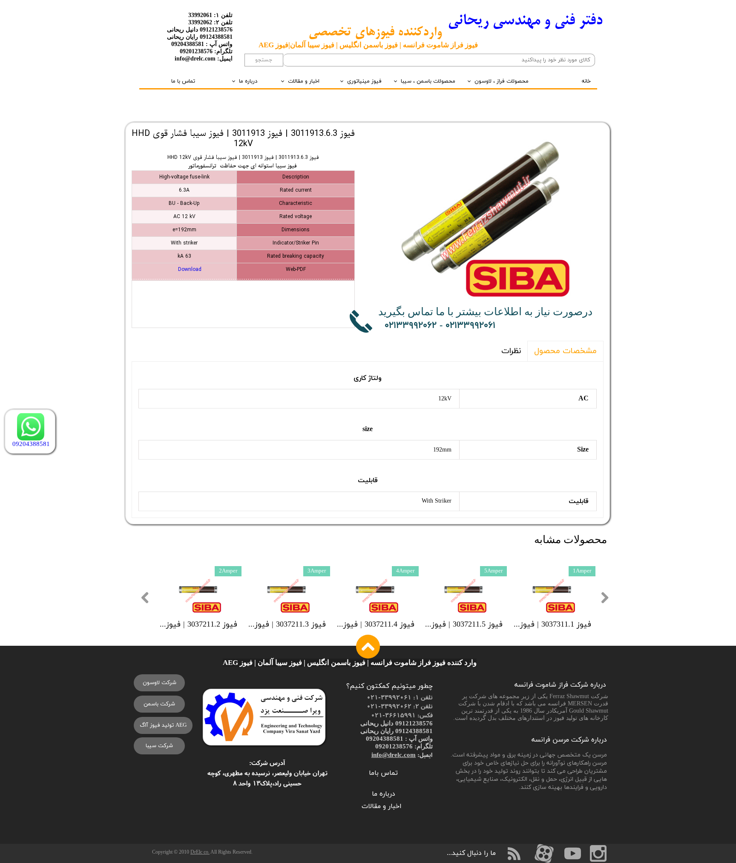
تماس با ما (183, 81)
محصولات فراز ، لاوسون (501, 81)
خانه (586, 81)
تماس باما (383, 773)
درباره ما (248, 81)
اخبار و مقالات (303, 81)
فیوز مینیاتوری (364, 81)
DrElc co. (200, 852)
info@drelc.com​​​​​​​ (393, 754)
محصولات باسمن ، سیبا (428, 81)
